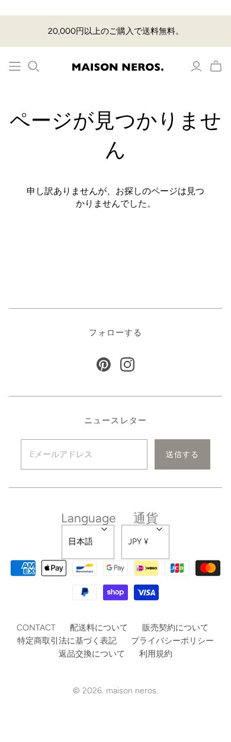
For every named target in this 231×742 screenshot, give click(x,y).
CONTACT (36, 628)
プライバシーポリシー (172, 641)
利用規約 (155, 654)
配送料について (99, 628)
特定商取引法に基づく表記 (67, 641)
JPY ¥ (138, 542)
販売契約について (175, 628)
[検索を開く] (34, 66)
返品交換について (92, 654)
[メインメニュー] (15, 66)
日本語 (80, 542)
